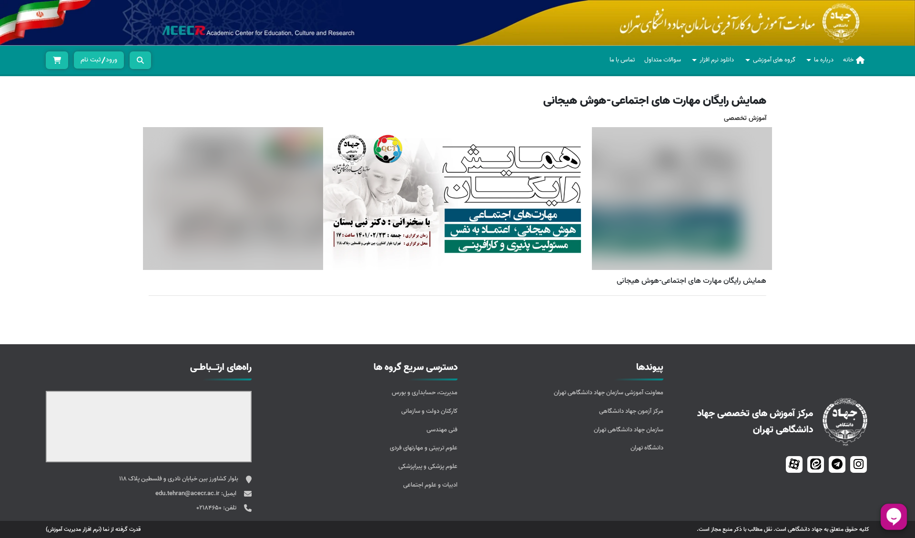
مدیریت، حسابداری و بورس (425, 393)
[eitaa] (815, 464)
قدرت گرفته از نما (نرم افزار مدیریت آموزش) (93, 529)
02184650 (209, 508)
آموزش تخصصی (745, 118)
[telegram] (837, 464)
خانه (848, 60)
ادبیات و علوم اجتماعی (430, 485)
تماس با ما (622, 60)
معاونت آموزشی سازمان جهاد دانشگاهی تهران (608, 393)
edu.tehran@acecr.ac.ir (188, 493)
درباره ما (824, 60)
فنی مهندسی (442, 430)
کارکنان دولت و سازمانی (429, 411)
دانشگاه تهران (646, 448)
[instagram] (858, 464)
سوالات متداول (662, 60)
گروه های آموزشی (774, 60)
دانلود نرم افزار (717, 60)
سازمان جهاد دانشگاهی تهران (628, 430)
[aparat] (794, 464)
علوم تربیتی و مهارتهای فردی (424, 448)
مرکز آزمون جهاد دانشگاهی (631, 411)
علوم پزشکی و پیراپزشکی (428, 466)
